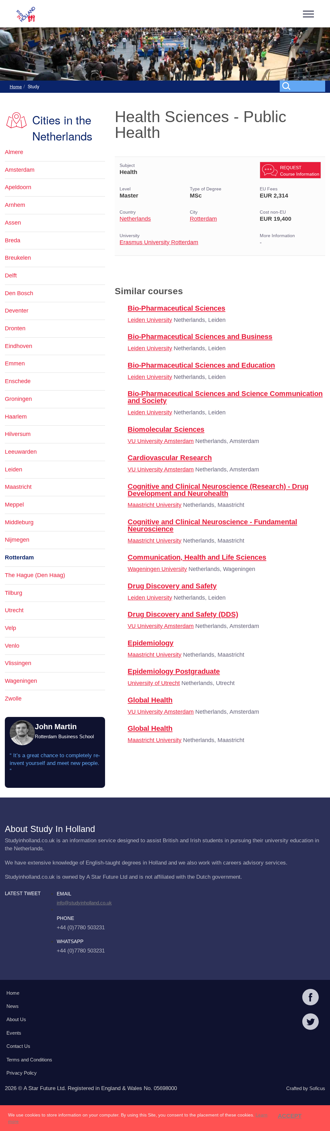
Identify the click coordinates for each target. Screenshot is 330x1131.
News (12, 1006)
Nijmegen (17, 539)
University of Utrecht (154, 683)
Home (16, 86)
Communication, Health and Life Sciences (197, 557)
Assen (13, 222)
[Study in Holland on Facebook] (310, 998)
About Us (16, 1019)
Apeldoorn (18, 187)
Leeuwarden (21, 452)
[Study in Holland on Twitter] (310, 1022)
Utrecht (14, 610)
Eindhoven (18, 346)
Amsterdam (19, 170)
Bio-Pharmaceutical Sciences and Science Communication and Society (225, 397)
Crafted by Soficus (305, 1088)
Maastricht (18, 487)
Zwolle (13, 698)
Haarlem (16, 416)
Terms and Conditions (29, 1059)
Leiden (13, 469)
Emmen (15, 363)
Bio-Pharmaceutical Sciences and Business (200, 337)
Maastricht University (154, 505)
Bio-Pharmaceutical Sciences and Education (201, 365)
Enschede (18, 381)
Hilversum (18, 434)
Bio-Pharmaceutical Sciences (176, 308)
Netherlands (135, 219)
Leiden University (150, 320)
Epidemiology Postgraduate (174, 671)
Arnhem (15, 205)
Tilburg (13, 593)
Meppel (14, 504)
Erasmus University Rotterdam (159, 242)
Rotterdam (203, 219)
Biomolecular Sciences (166, 429)
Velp (10, 628)
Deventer (16, 310)
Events (13, 1033)
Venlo (12, 646)
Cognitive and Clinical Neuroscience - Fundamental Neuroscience (212, 525)
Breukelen (18, 258)
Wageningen (21, 681)
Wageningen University (157, 569)
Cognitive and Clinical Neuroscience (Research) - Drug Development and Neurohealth (218, 490)
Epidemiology (150, 643)
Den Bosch (19, 293)
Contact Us (18, 1046)
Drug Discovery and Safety (172, 586)
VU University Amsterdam (161, 441)
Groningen (18, 399)
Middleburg (19, 522)
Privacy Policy (21, 1073)
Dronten (15, 328)
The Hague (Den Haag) (35, 575)
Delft (11, 275)
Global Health (150, 700)
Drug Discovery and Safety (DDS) (183, 614)
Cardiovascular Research (170, 458)
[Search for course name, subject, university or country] (303, 86)
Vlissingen (18, 663)
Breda (12, 240)
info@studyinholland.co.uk (84, 902)
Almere (14, 152)
